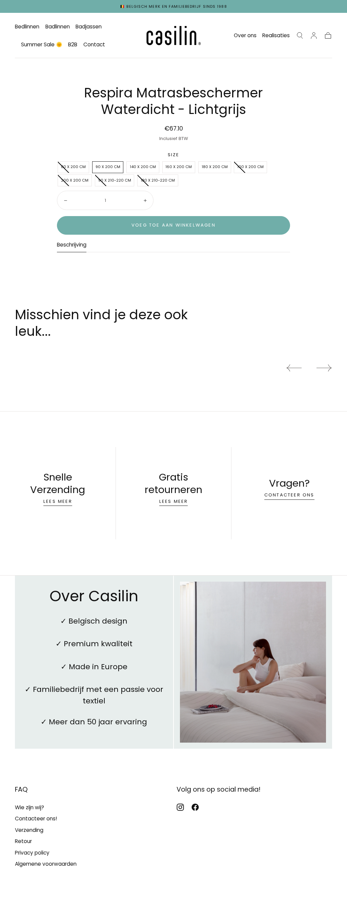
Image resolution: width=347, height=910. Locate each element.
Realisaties (276, 35)
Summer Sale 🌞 (41, 45)
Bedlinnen (27, 27)
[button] (300, 35)
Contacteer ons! (36, 818)
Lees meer (57, 501)
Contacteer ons (289, 495)
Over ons (245, 35)
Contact (94, 45)
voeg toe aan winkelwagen (173, 225)
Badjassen (89, 27)
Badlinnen (57, 27)
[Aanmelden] (314, 35)
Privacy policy (32, 852)
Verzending (29, 830)
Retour (23, 841)
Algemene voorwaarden (46, 863)
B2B (72, 45)
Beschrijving (71, 245)
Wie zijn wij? (29, 807)
